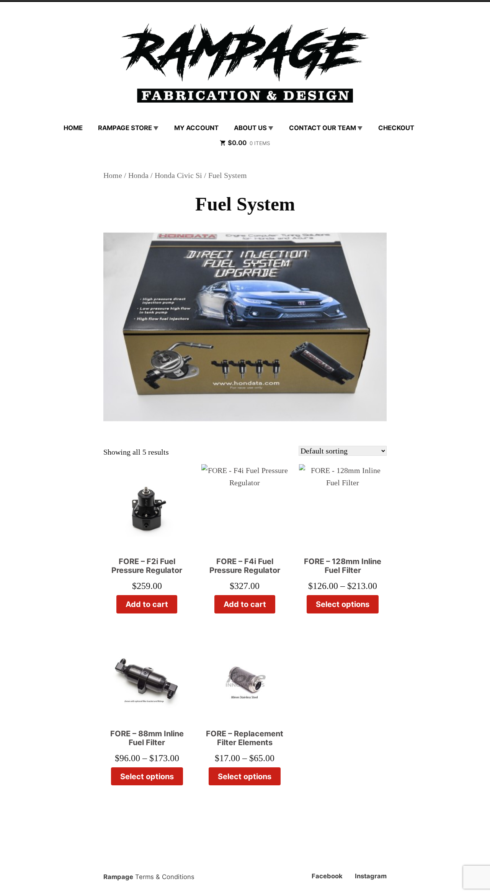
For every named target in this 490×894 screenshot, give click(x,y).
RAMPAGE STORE (125, 128)
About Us (250, 128)
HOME (73, 128)
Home (112, 175)
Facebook (327, 876)
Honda (138, 175)
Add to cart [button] (147, 604)
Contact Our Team (322, 128)
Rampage (118, 877)
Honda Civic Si (178, 175)
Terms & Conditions (164, 877)
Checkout (396, 128)
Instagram (371, 876)
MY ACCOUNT (196, 128)
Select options (342, 604)
